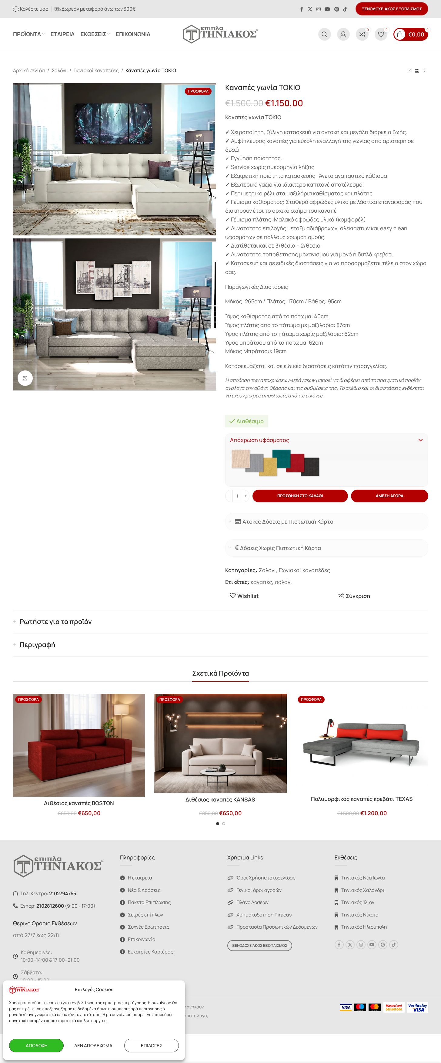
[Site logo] (221, 33)
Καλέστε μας (33, 8)
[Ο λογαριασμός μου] (343, 34)
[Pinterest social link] (336, 9)
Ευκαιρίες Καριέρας (150, 951)
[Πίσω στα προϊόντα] (417, 71)
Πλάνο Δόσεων (252, 902)
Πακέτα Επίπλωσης (149, 902)
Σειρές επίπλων (145, 914)
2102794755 (62, 893)
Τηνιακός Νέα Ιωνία (363, 877)
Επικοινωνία (141, 939)
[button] (327, 440)
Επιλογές (151, 1045)
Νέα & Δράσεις (144, 890)
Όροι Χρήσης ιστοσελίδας (266, 877)
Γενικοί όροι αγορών (259, 890)
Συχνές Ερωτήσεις (148, 926)
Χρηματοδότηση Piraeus (264, 914)
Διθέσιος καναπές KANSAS (220, 799)
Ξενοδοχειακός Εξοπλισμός (392, 9)
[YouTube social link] (327, 9)
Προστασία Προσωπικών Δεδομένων (277, 926)
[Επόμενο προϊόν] (424, 71)
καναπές (261, 581)
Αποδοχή (36, 1045)
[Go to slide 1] (217, 823)
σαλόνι (283, 581)
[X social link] (310, 9)
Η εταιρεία (140, 877)
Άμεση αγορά (389, 495)
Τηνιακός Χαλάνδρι (363, 890)
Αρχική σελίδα (29, 70)
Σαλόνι (59, 70)
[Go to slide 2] (223, 823)
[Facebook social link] (302, 9)
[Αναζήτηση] (324, 34)
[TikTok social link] (345, 9)
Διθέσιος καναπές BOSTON (79, 803)
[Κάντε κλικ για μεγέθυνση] (25, 378)
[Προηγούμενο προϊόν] (409, 71)
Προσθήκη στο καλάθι (300, 495)
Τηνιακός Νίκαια (360, 914)
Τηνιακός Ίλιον (357, 902)
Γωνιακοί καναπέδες (96, 70)
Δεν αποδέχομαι (94, 1045)
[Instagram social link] (318, 9)
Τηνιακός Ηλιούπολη (364, 926)
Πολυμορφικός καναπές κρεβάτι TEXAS (362, 798)
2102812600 (50, 906)
